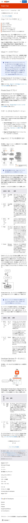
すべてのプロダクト (5, 511)
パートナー (3, 469)
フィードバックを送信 (7, 16)
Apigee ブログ (4, 493)
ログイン (24, 1)
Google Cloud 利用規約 (22, 516)
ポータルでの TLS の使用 (10, 436)
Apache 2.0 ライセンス (12, 453)
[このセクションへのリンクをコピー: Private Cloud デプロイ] (18, 90)
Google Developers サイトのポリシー (14, 455)
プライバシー (4, 516)
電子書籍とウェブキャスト (7, 471)
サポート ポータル (5, 483)
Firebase (3, 506)
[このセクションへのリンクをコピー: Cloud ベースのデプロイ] (19, 52)
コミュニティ (4, 477)
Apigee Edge (5, 6)
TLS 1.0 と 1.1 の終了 (15, 128)
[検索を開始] (20, 1)
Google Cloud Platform (6, 508)
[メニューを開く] (2, 1)
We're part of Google (5, 465)
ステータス (3, 481)
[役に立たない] (17, 13)
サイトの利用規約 (12, 516)
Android (2, 502)
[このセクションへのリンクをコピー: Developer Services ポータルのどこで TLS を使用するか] (17, 361)
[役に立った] (15, 13)
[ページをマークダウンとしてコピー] (18, 19)
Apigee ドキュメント (5, 10)
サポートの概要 (4, 479)
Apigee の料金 (11, 74)
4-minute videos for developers (7, 491)
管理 (19, 10)
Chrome (3, 504)
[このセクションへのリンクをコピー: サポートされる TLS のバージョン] (2, 113)
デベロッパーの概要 (5, 489)
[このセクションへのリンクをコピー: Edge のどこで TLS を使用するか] (2, 140)
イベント (3, 467)
